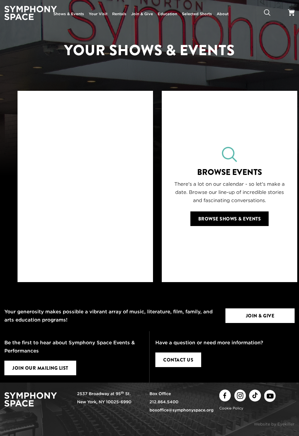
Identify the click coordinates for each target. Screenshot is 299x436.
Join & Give (260, 315)
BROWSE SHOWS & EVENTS (229, 219)
